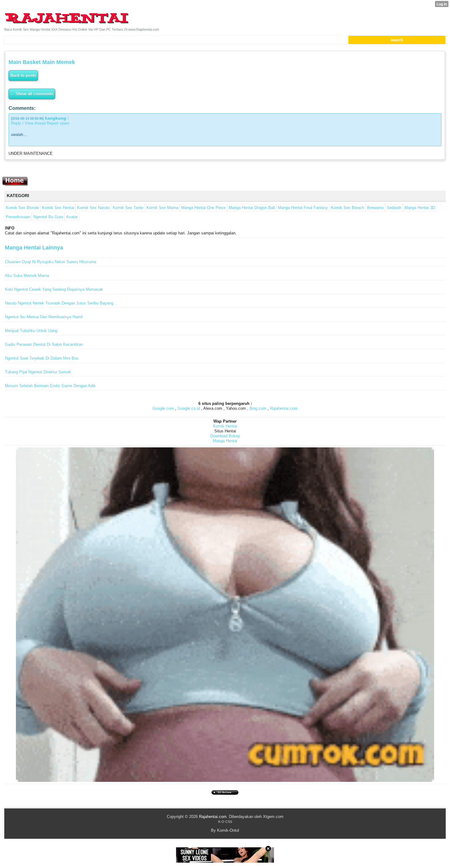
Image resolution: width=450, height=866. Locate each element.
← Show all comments (31, 93)
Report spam (58, 123)
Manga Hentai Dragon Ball (252, 207)
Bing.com (257, 408)
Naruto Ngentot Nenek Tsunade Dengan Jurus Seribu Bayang (59, 303)
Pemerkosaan (18, 217)
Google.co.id (189, 408)
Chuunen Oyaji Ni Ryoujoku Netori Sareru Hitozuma (50, 261)
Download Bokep (225, 436)
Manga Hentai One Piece (203, 207)
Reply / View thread (28, 123)
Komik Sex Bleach (347, 207)
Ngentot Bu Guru (48, 217)
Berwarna (375, 207)
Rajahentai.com (284, 408)
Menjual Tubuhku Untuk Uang (31, 330)
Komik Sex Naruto (93, 207)
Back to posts (23, 75)
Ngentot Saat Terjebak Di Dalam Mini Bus (42, 358)
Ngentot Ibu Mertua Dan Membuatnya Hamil (44, 317)
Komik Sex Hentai (58, 207)
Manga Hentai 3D (419, 207)
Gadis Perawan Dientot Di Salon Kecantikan (44, 344)
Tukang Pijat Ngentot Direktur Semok (38, 372)
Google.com (163, 408)
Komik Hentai (225, 426)
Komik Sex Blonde (22, 207)
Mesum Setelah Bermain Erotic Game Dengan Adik (50, 385)
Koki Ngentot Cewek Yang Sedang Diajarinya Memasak (54, 289)
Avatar (72, 217)
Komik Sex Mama (162, 207)
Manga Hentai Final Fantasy (303, 207)
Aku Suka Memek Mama (27, 275)
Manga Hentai (225, 441)
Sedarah (394, 207)
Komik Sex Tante (128, 207)
